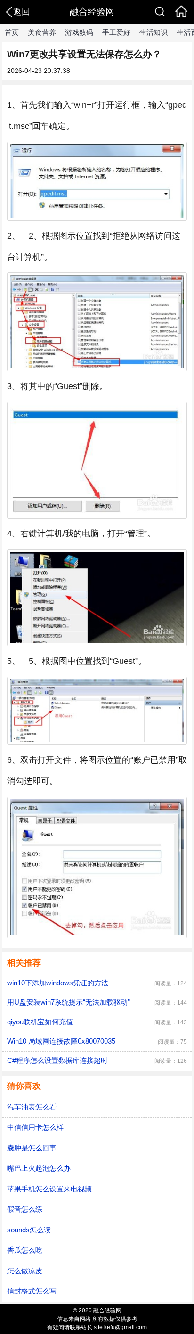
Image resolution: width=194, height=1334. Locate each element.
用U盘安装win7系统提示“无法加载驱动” (68, 1002)
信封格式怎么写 (32, 1291)
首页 (12, 32)
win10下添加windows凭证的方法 (57, 983)
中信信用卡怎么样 (35, 1127)
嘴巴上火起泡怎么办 (39, 1168)
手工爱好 (116, 32)
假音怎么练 (24, 1209)
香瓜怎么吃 (24, 1250)
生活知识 (153, 32)
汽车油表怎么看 (32, 1107)
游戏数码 (79, 32)
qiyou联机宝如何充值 (40, 1022)
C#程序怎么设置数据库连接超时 (57, 1060)
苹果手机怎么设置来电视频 (49, 1189)
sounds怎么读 (29, 1230)
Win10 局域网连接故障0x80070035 (61, 1041)
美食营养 (42, 32)
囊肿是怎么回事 (32, 1148)
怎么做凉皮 (24, 1271)
